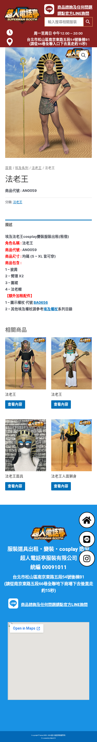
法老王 (37, 168)
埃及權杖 (50, 309)
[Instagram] (87, 558)
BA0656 (41, 302)
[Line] (87, 539)
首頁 (8, 168)
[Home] (87, 520)
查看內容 (15, 404)
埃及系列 (21, 168)
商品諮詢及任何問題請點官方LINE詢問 (54, 604)
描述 (8, 224)
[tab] (48, 225)
